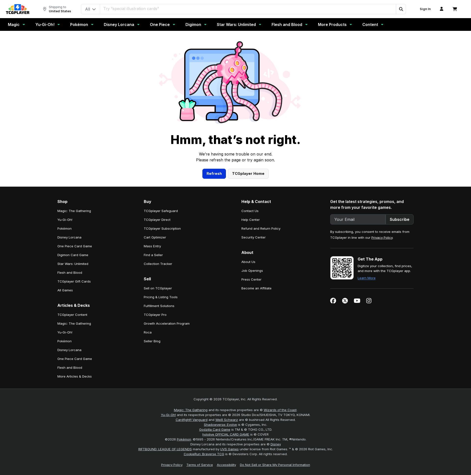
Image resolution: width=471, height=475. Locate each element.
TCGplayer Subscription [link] (162, 228)
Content (370, 24)
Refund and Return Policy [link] (260, 228)
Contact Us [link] (250, 211)
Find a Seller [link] (153, 255)
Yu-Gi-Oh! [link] (64, 220)
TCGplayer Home (248, 173)
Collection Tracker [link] (158, 264)
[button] (401, 9)
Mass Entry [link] (152, 246)
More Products (332, 24)
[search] (248, 8)
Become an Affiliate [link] (256, 288)
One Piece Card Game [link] (74, 246)
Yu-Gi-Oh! (44, 24)
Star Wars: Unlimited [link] (72, 264)
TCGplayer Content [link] (72, 315)
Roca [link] (148, 332)
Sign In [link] (425, 9)
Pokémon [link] (64, 228)
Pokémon (79, 24)
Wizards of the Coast (280, 410)
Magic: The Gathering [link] (74, 211)
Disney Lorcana (119, 24)
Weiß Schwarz (226, 420)
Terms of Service (199, 465)
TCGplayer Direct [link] (157, 220)
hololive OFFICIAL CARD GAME (225, 434)
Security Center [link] (253, 237)
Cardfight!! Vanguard (192, 420)
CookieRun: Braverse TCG (204, 454)
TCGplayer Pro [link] (155, 315)
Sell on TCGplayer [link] (158, 288)
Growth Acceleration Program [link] (167, 323)
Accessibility (226, 465)
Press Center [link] (251, 279)
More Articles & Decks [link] (74, 376)
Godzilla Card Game (214, 429)
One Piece (160, 24)
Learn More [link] (367, 278)
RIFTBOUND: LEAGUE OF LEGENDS (165, 449)
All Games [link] (65, 290)
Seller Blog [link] (152, 341)
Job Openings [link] (252, 271)
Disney (276, 444)
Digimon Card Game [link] (72, 255)
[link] (17, 9)
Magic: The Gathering (191, 410)
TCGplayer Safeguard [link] (161, 211)
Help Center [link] (250, 220)
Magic (14, 24)
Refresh (214, 173)
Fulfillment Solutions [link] (159, 306)
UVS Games (229, 449)
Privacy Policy (381, 237)
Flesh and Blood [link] (69, 272)
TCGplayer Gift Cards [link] (74, 281)
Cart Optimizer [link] (155, 237)
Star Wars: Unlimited (236, 24)
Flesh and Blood (287, 24)
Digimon (193, 24)
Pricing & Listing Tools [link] (161, 297)
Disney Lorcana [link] (69, 237)
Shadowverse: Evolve (220, 425)
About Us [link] (248, 262)
